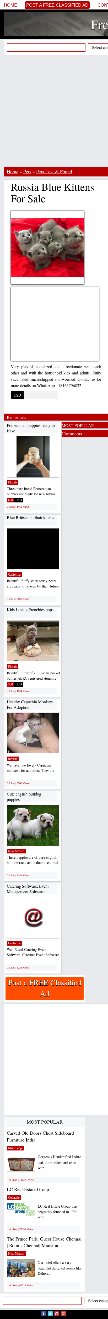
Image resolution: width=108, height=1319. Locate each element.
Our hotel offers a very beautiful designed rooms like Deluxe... (60, 1268)
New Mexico (16, 851)
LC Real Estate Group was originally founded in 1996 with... (57, 1212)
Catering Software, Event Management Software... (27, 889)
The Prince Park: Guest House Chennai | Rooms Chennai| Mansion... (44, 1242)
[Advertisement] (54, 111)
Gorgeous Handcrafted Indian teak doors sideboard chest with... (60, 1162)
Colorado (14, 1197)
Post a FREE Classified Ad (57, 5)
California (14, 574)
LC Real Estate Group (28, 1189)
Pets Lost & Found (54, 171)
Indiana (12, 759)
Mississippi (15, 1148)
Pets (27, 171)
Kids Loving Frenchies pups (30, 609)
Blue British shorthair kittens (30, 517)
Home (10, 5)
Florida (12, 482)
